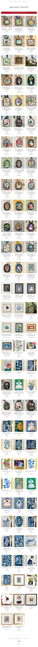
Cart (28, 1)
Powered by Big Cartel (19, 644)
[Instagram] (19, 641)
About (19, 1)
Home (10, 638)
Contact (23, 1)
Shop (10, 1)
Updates (14, 1)
